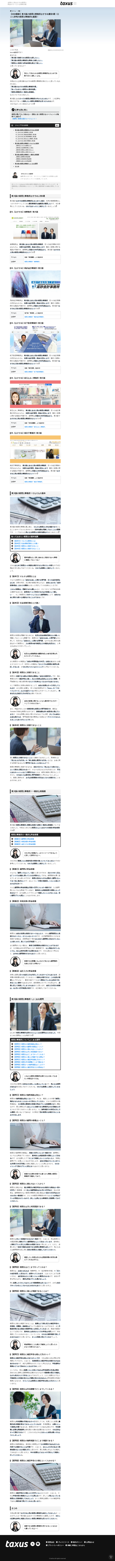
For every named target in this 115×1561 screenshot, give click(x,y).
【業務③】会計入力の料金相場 (23, 161)
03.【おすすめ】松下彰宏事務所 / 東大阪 (26, 136)
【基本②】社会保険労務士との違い (25, 147)
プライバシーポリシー (56, 1545)
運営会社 (51, 1542)
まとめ (17, 166)
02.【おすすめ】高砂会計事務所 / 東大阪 (26, 134)
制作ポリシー (77, 1542)
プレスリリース (63, 1542)
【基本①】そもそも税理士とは (23, 145)
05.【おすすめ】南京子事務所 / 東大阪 (25, 140)
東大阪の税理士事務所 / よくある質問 (26, 163)
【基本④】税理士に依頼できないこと (25, 152)
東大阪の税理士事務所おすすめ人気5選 (27, 130)
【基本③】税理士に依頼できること (25, 149)
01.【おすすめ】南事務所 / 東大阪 (24, 132)
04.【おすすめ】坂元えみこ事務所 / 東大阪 (26, 138)
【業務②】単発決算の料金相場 (23, 158)
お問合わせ (90, 1542)
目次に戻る (111, 1557)
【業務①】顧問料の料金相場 (23, 156)
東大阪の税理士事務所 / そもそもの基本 (27, 143)
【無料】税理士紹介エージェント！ (24, 119)
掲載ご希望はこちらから (76, 1545)
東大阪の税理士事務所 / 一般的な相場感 (27, 154)
